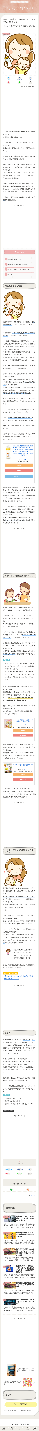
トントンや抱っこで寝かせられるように (20, 269)
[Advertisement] (19, 108)
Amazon (19, 465)
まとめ (10, 274)
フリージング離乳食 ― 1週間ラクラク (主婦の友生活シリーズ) (23, 720)
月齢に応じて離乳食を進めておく (18, 264)
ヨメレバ (26, 724)
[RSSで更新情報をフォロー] (27, 1189)
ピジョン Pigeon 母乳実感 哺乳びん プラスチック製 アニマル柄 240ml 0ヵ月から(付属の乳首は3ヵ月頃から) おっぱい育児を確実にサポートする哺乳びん (23, 450)
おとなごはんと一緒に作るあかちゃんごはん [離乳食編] (23, 765)
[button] (35, 670)
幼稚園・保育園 (9, 1111)
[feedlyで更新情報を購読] (11, 1189)
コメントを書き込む (20, 1404)
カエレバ (26, 459)
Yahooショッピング (19, 476)
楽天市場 (19, 470)
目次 (18, 252)
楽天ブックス (23, 735)
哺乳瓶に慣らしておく (14, 259)
